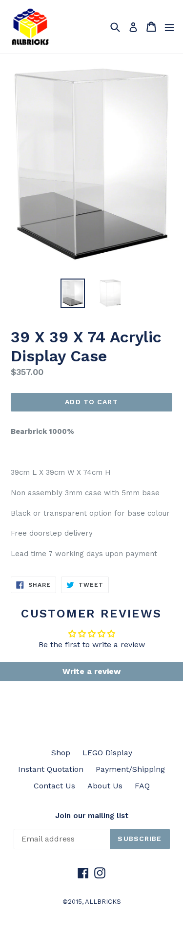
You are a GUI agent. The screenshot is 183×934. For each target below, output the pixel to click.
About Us (104, 785)
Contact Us (54, 785)
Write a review (91, 671)
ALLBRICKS (103, 901)
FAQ (142, 785)
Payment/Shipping (130, 769)
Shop (60, 752)
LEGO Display (107, 752)
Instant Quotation (50, 769)
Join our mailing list (91, 815)
